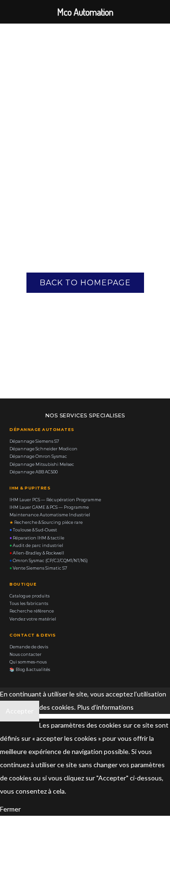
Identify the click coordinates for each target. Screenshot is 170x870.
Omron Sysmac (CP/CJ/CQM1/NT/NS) (48, 560)
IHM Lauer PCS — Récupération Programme (55, 499)
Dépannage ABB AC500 (33, 472)
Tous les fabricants (28, 603)
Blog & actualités (29, 669)
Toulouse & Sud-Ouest (33, 530)
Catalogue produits (29, 596)
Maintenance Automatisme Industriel (49, 515)
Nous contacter (25, 654)
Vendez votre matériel (32, 619)
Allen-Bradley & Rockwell (36, 553)
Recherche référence (31, 611)
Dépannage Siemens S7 (34, 441)
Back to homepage (85, 282)
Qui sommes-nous (28, 662)
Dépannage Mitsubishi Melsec (41, 464)
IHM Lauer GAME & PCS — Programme (49, 507)
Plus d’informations (105, 707)
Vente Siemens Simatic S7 (38, 568)
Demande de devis (28, 647)
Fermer (10, 809)
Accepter (20, 711)
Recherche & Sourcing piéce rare (46, 522)
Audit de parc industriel (36, 545)
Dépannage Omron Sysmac (38, 456)
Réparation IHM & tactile (36, 538)
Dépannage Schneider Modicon (43, 449)
